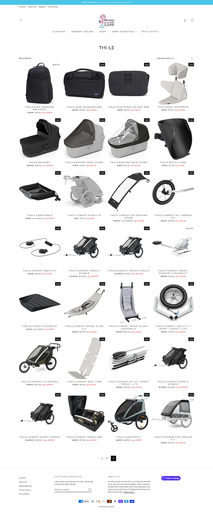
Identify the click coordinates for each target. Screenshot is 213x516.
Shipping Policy (25, 486)
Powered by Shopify (106, 507)
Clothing (59, 31)
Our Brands (53, 7)
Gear (103, 31)
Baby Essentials (124, 31)
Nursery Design (83, 31)
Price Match (24, 494)
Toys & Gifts (150, 31)
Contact (22, 7)
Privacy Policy (25, 490)
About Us (32, 7)
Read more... (129, 492)
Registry (42, 7)
